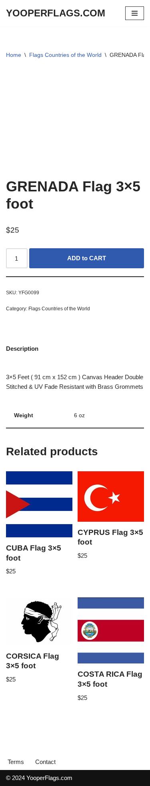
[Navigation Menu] (134, 13)
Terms (16, 761)
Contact (45, 761)
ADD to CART (86, 258)
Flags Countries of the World (65, 55)
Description (22, 348)
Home (13, 55)
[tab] (22, 348)
